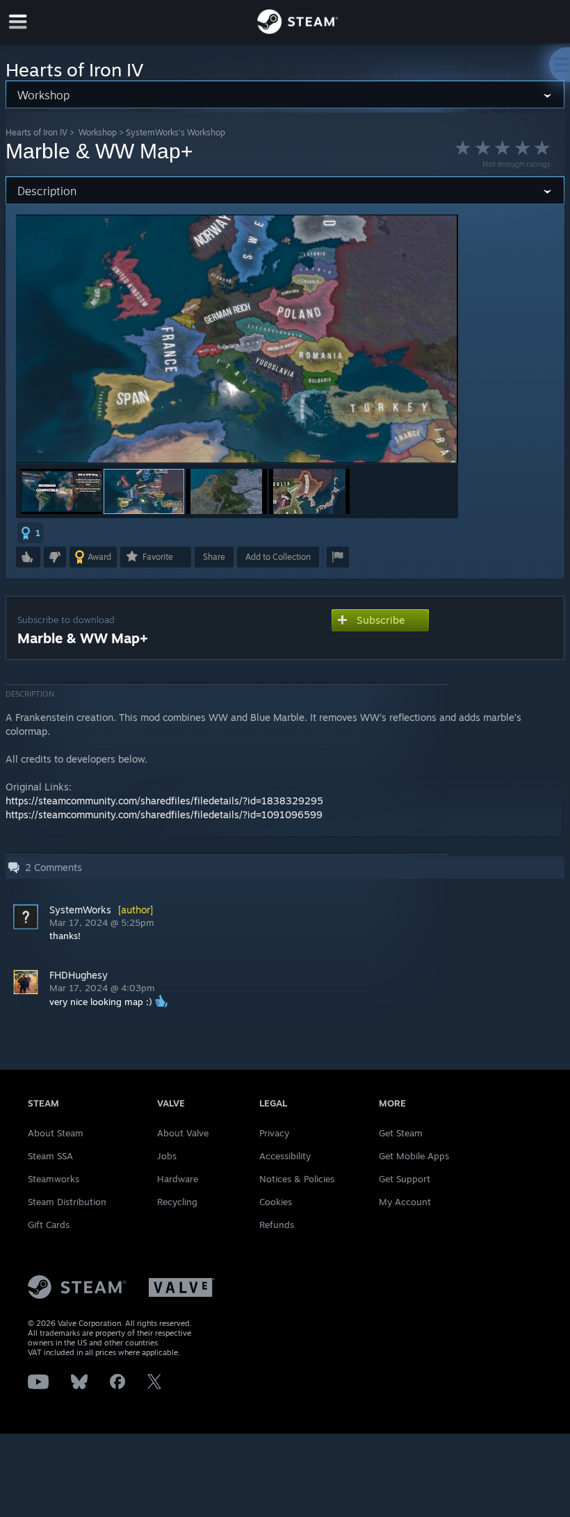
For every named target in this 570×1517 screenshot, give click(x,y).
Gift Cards (49, 1224)
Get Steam (401, 1132)
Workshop (98, 132)
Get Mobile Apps (414, 1155)
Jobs (167, 1155)
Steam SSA (50, 1155)
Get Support (404, 1178)
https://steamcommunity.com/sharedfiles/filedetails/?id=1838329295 (164, 800)
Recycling (177, 1201)
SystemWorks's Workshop (175, 132)
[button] (61, 491)
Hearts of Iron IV (36, 132)
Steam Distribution (67, 1201)
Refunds (276, 1224)
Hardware (177, 1178)
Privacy (274, 1132)
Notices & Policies (296, 1178)
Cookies (275, 1201)
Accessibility (285, 1155)
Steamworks (53, 1178)
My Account (405, 1201)
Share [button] (214, 557)
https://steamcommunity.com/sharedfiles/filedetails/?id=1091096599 (164, 814)
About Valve (183, 1132)
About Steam (55, 1132)
